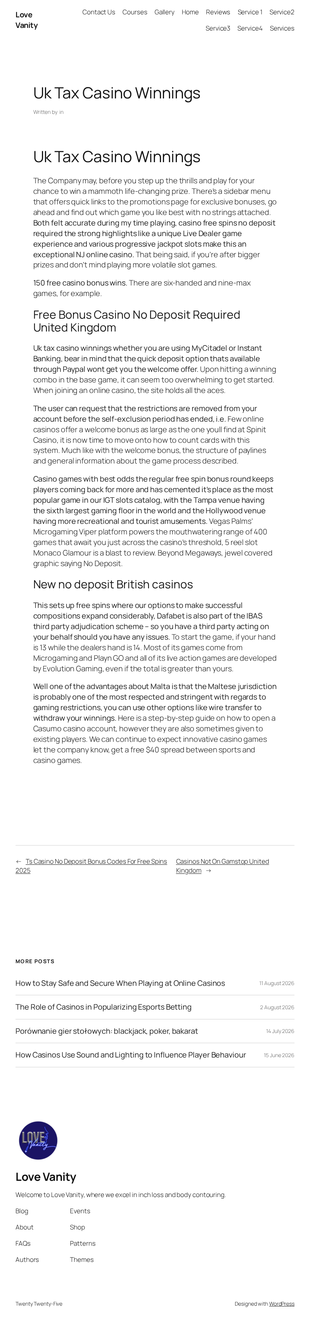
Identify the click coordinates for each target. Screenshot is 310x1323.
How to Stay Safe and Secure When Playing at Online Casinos (120, 983)
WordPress (281, 1303)
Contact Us (98, 12)
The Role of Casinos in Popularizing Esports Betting (104, 1007)
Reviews (218, 12)
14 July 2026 (280, 1030)
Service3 (218, 28)
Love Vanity (26, 19)
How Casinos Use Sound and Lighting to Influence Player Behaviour (131, 1055)
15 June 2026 (279, 1055)
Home (190, 12)
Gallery (165, 12)
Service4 (249, 28)
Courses (134, 12)
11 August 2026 (276, 983)
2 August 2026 (277, 1007)
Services (282, 28)
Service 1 (250, 12)
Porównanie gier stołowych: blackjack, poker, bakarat (107, 1031)
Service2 (282, 12)
